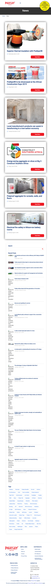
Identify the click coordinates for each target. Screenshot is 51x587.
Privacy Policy (24, 556)
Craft (19, 492)
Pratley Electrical (14, 565)
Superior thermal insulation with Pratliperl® (24, 51)
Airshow (38, 489)
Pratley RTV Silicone (32, 509)
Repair (20, 518)
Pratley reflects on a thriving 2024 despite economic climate (28, 470)
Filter (26, 526)
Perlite (18, 520)
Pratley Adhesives (14, 567)
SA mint (32, 489)
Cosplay (40, 495)
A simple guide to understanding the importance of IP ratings (28, 349)
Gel (22, 523)
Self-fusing (24, 512)
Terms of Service (38, 583)
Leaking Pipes (12, 503)
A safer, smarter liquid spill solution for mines (25, 330)
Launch (30, 512)
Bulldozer (37, 520)
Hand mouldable (25, 492)
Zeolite (18, 512)
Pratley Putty (11, 512)
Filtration (11, 489)
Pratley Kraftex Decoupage (14, 573)
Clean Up (40, 498)
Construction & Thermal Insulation (38, 559)
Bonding (11, 506)
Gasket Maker (12, 500)
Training (26, 503)
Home (3, 16)
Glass (15, 498)
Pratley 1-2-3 (29, 515)
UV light (10, 509)
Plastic (36, 526)
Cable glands (12, 520)
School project (19, 495)
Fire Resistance (12, 492)
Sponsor (31, 526)
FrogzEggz (34, 495)
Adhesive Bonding (13, 518)
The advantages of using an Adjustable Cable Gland (26, 365)
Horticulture (11, 523)
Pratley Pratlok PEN (18, 529)
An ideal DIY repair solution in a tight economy (25, 446)
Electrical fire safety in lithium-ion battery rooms (25, 343)
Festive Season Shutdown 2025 (21, 278)
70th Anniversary (33, 503)
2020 (10, 498)
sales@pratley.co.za (36, 578)
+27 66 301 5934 (35, 576)
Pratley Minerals (14, 570)
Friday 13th (20, 498)
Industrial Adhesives (39, 556)
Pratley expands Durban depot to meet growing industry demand (29, 262)
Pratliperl (36, 512)
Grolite (18, 523)
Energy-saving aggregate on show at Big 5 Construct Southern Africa (24, 162)
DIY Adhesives (38, 553)
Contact (22, 553)
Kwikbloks (36, 506)
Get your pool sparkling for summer (22, 303)
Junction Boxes (38, 551)
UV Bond (34, 498)
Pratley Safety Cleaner (29, 523)
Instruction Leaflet (13, 515)
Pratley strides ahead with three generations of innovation (27, 288)
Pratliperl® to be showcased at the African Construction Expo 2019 (24, 83)
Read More (37, 57)
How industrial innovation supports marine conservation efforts (28, 267)
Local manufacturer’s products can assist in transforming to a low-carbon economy (25, 127)
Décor (24, 509)
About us (23, 551)
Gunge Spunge (20, 500)
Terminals (17, 489)
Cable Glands (37, 549)
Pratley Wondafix (25, 489)
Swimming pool (37, 515)
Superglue (27, 498)
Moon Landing (12, 526)
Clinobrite (28, 500)
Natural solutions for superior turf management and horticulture (29, 273)
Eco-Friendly (30, 520)
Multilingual (20, 526)
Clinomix (24, 520)
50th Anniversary (28, 506)
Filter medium (35, 500)
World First (19, 503)
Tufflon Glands (27, 518)
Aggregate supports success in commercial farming (26, 459)
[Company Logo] (10, 3)
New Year (39, 523)
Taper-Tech (11, 495)
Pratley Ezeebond (35, 492)
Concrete (34, 518)
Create (10, 529)
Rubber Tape (21, 515)
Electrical (21, 506)
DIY (15, 506)
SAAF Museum (18, 509)
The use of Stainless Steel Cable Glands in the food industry (28, 430)
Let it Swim (27, 495)
